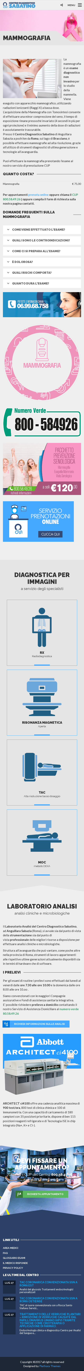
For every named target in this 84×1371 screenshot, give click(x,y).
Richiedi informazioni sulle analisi (39, 1023)
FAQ (5, 1253)
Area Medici (10, 1247)
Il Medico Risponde (15, 1263)
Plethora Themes (50, 1366)
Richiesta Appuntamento (45, 1194)
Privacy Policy (13, 1267)
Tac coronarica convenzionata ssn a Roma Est (48, 1284)
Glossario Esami (14, 1257)
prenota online (38, 194)
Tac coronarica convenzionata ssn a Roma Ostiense (48, 1300)
